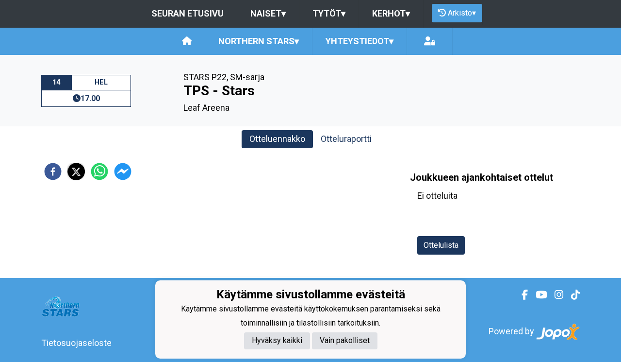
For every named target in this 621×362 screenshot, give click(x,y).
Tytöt (328, 13)
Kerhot (391, 13)
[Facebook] (521, 295)
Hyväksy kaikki (277, 340)
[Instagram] (555, 295)
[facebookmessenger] (122, 171)
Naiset (268, 13)
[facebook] (53, 171)
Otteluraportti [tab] (346, 139)
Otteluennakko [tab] (277, 139)
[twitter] (76, 171)
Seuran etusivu (187, 13)
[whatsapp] (99, 171)
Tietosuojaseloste (76, 343)
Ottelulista (441, 245)
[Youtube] (537, 295)
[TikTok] (571, 295)
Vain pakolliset (345, 340)
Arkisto (462, 12)
